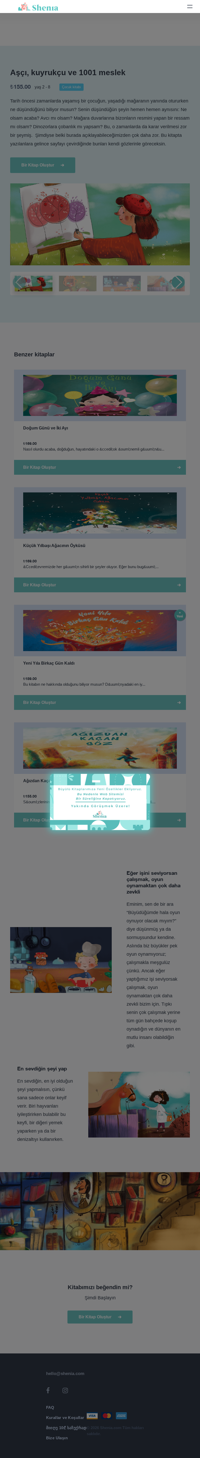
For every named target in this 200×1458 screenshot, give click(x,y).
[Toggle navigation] (190, 6)
